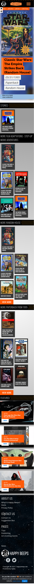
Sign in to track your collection (7, 96)
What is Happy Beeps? (10, 502)
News (3, 546)
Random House (25, 9)
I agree (25, 581)
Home (4, 9)
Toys (3, 530)
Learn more (16, 581)
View (5, 421)
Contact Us (6, 518)
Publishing (5, 533)
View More (6, 302)
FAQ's (3, 505)
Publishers (17, 9)
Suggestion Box (8, 520)
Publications (10, 9)
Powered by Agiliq (9, 569)
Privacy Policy (7, 508)
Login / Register (16, 4)
